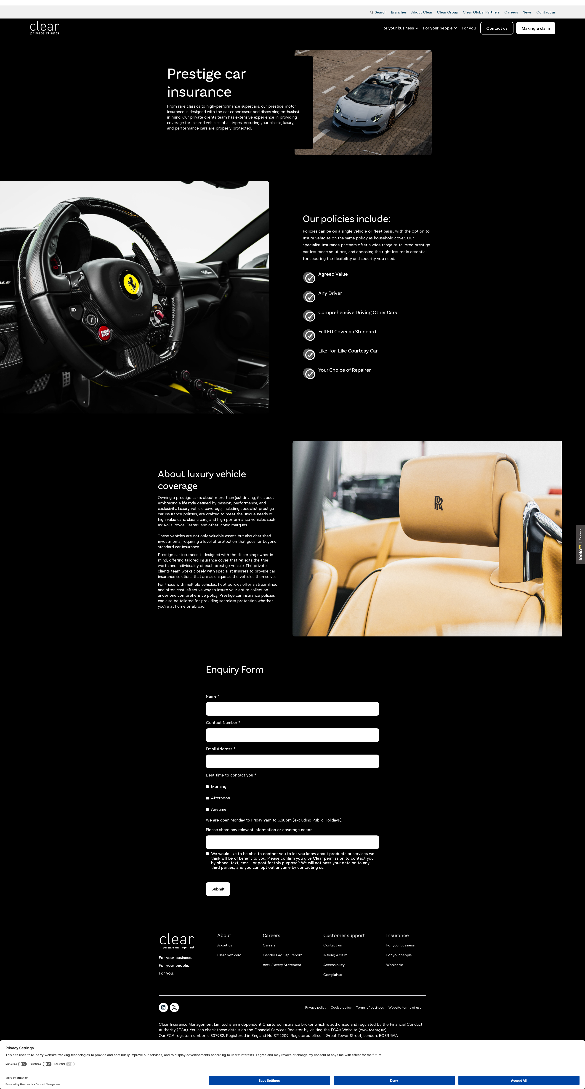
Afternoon (220, 798)
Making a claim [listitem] (536, 28)
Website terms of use (405, 1007)
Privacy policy (315, 1007)
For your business (400, 945)
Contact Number (223, 722)
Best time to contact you (231, 775)
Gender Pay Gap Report (282, 955)
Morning (218, 786)
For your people (399, 955)
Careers (269, 945)
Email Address (220, 749)
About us (224, 945)
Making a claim (335, 955)
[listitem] (469, 28)
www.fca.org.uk (372, 1030)
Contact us (332, 945)
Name (213, 696)
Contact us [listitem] (497, 28)
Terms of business (370, 1007)
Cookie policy (341, 1007)
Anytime (218, 809)
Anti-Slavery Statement (282, 965)
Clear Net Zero (229, 955)
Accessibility (334, 965)
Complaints (332, 974)
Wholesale (394, 965)
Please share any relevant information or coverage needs (259, 829)
